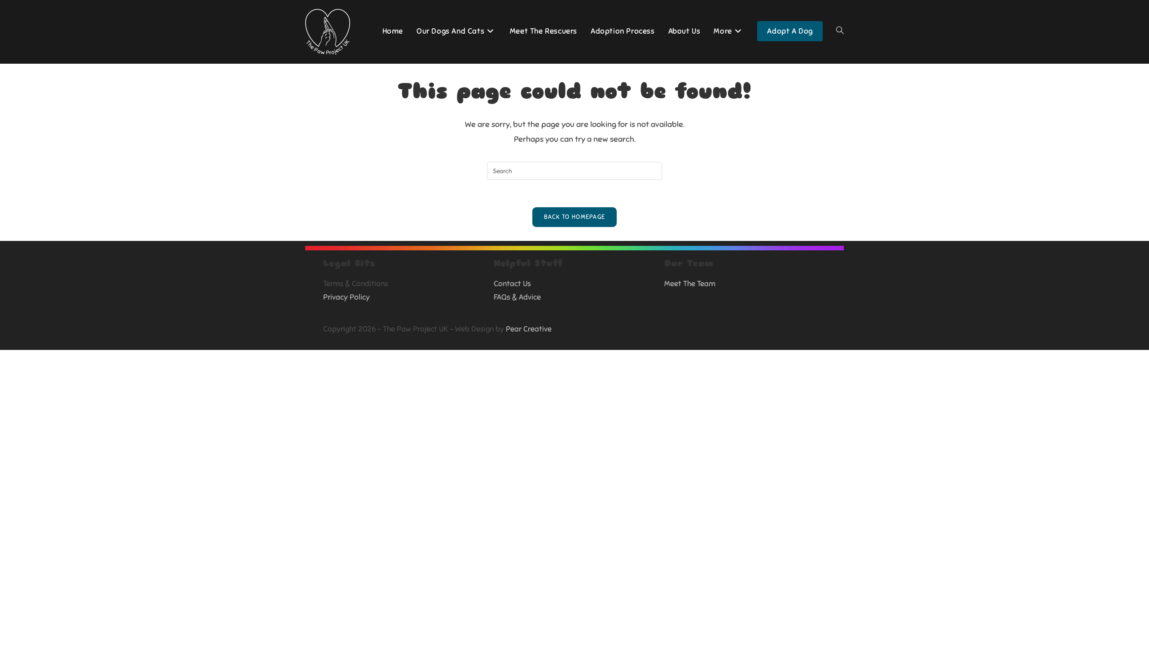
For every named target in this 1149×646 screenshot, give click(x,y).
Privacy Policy (346, 297)
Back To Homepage (574, 217)
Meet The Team (689, 283)
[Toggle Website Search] (840, 31)
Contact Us (512, 283)
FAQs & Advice (517, 297)
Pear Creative (529, 329)
